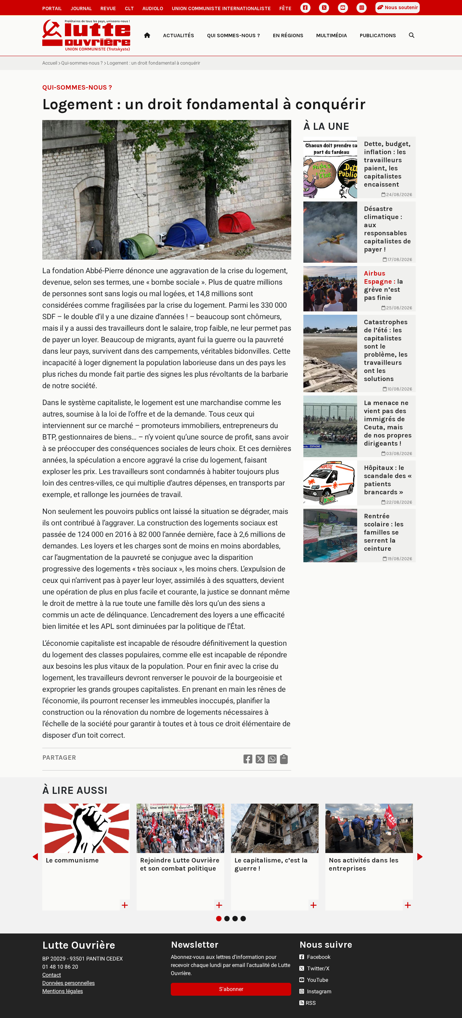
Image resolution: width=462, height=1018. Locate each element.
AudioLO (152, 8)
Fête (285, 8)
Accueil (49, 63)
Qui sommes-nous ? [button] (233, 35)
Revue (108, 8)
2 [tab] (227, 918)
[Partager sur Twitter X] (260, 759)
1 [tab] (219, 918)
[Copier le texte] (284, 759)
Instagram (318, 991)
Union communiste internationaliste (221, 8)
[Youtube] (343, 8)
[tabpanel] (86, 857)
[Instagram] (361, 8)
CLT (129, 8)
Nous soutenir (401, 7)
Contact (51, 975)
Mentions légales (62, 991)
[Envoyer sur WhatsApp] (272, 759)
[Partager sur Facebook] (248, 759)
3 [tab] (235, 918)
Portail (52, 8)
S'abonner (231, 989)
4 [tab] (243, 918)
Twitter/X (317, 968)
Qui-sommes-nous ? (82, 63)
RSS (311, 1003)
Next (421, 856)
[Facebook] (305, 8)
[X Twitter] (324, 8)
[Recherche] (411, 35)
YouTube (317, 980)
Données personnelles (68, 983)
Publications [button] (378, 35)
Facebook (318, 957)
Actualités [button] (178, 35)
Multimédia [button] (331, 35)
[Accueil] (147, 35)
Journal (81, 8)
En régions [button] (288, 35)
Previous (33, 856)
